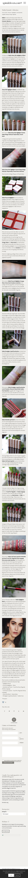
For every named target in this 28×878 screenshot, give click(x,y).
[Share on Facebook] (4, 711)
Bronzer (9, 12)
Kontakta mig (5, 802)
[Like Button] (3, 702)
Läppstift (3, 14)
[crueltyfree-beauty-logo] (11, 3)
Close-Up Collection (13, 605)
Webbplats (21, 742)
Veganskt (14, 14)
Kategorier (4, 811)
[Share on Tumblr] (18, 711)
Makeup (7, 14)
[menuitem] (20, 3)
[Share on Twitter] (9, 711)
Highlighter (14, 12)
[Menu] (24, 3)
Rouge (10, 14)
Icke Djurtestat (19, 12)
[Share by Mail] (23, 711)
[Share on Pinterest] (14, 711)
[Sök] (20, 3)
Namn (21, 733)
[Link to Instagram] (25, 868)
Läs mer (17, 875)
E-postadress (22, 739)
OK (11, 875)
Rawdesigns (18, 868)
